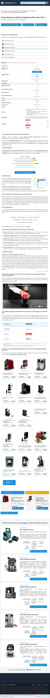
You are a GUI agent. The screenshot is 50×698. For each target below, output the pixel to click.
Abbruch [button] (37, 696)
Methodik (2, 75)
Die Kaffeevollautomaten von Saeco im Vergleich (27, 571)
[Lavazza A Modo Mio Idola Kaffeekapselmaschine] (6, 499)
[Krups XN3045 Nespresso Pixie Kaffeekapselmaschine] (30, 499)
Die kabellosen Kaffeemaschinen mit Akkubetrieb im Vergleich (27, 542)
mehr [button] (39, 112)
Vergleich (41, 143)
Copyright (3, 684)
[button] (11, 24)
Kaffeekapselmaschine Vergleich (14, 20)
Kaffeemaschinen (24, 527)
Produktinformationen (14, 140)
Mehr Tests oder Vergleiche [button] (8, 57)
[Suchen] (47, 3)
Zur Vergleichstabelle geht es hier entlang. (17, 354)
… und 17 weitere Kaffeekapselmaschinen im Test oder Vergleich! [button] (25, 167)
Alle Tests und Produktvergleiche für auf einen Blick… (25, 669)
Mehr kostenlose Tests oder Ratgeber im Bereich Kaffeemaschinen (25, 523)
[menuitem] (1, 11)
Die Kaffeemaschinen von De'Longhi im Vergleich (27, 627)
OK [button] (44, 696)
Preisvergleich (31, 141)
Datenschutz (11, 696)
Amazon (33, 315)
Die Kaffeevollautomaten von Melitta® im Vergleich (27, 599)
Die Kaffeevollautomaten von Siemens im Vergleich (27, 656)
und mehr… (30, 222)
